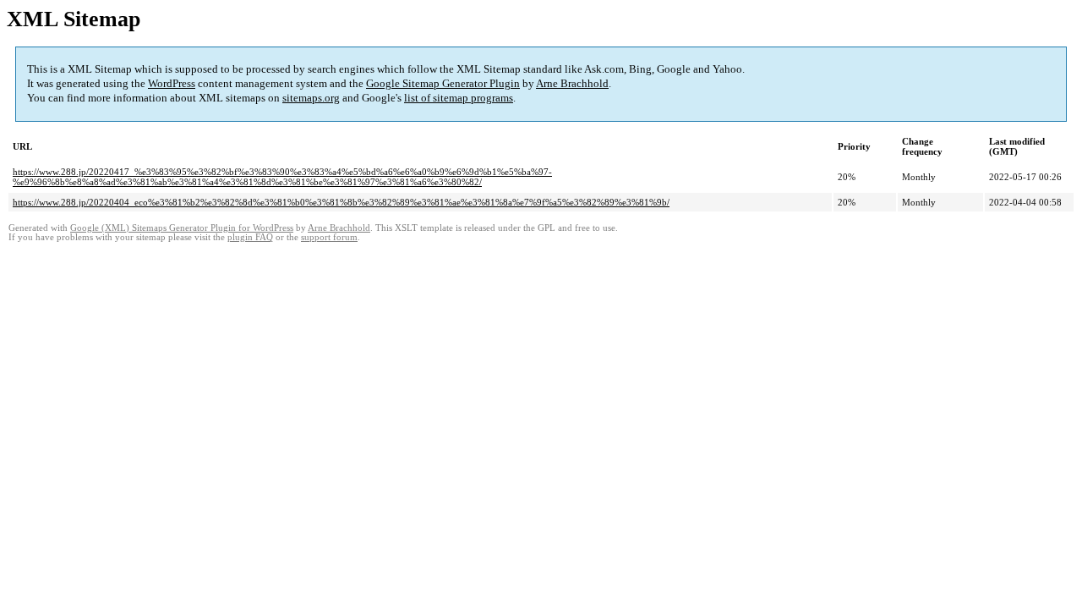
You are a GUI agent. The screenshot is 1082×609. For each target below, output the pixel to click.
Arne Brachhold (572, 83)
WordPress (171, 83)
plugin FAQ (250, 237)
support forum (329, 237)
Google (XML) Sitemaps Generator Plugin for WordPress (181, 228)
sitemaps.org (311, 97)
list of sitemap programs (458, 97)
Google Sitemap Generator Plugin (443, 83)
